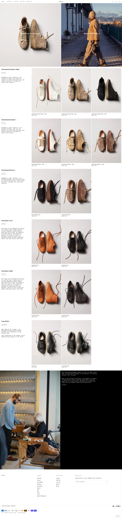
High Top (29, 1)
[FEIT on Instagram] (116, 506)
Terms (38, 494)
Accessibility (40, 482)
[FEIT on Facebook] (113, 506)
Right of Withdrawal (41, 496)
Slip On (16, 1)
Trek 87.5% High (65, 366)
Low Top (22, 1)
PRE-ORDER (4, 324)
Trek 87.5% (34, 366)
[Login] (116, 1)
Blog (38, 492)
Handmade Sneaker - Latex (38, 164)
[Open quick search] (113, 1)
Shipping (39, 484)
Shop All (9, 1)
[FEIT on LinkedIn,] (119, 506)
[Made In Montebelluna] (91, 35)
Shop (2, 1)
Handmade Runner (36, 214)
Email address (80, 480)
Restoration (39, 486)
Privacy (38, 480)
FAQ (38, 490)
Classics (58, 478)
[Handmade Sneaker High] (30, 35)
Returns (39, 488)
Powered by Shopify (22, 512)
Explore (64, 384)
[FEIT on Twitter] (114, 506)
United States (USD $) (8, 506)
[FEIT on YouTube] (118, 506)
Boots (57, 486)
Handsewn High (35, 315)
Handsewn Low (35, 265)
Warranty (39, 478)
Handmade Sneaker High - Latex (39, 114)
